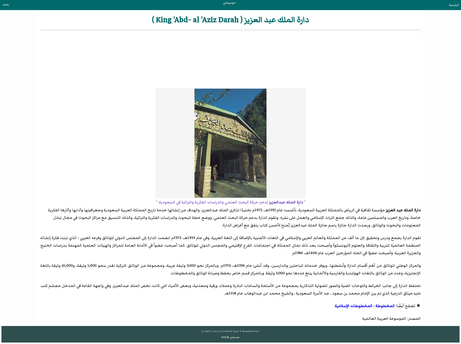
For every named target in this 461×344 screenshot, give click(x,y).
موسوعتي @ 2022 (230, 337)
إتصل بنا (205, 331)
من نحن (216, 331)
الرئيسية (454, 5)
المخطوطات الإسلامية (353, 306)
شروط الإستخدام (230, 331)
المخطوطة (385, 306)
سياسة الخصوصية (250, 331)
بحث (6, 4)
